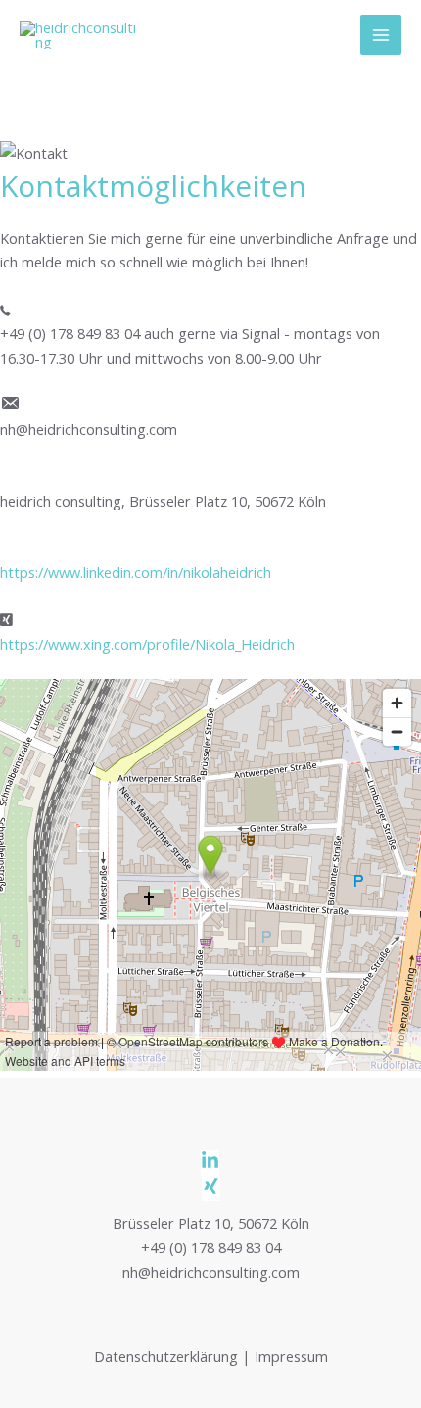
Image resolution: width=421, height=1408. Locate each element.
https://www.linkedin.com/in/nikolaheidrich (135, 572)
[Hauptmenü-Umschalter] (380, 35)
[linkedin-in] (210, 1164)
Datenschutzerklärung (166, 1356)
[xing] (211, 1189)
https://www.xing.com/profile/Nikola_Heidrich (147, 644)
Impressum (291, 1356)
